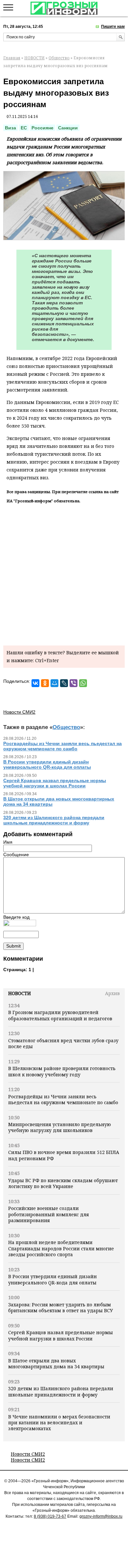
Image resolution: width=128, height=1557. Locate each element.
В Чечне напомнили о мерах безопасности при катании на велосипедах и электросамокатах (59, 1422)
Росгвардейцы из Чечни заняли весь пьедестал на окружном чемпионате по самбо (63, 1099)
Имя (7, 842)
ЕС (24, 127)
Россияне (42, 127)
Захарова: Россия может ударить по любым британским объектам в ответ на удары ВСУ (60, 1307)
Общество (59, 58)
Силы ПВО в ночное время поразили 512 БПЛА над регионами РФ (63, 1155)
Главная (11, 58)
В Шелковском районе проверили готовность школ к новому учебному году (62, 1071)
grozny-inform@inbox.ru (100, 1516)
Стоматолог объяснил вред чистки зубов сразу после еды (63, 1043)
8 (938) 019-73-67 (50, 1516)
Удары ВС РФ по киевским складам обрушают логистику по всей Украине (63, 1183)
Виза (10, 127)
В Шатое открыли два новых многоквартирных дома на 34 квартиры (56, 1363)
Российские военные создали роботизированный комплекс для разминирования (48, 1214)
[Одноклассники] (45, 683)
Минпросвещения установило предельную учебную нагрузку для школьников (59, 1127)
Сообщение (16, 854)
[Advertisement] (64, 573)
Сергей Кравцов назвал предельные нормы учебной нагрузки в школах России (60, 1335)
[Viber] (73, 683)
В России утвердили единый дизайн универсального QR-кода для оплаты (52, 1279)
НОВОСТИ (34, 58)
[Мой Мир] (54, 683)
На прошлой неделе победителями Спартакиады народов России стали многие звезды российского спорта (61, 1248)
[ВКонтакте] (35, 683)
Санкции (68, 127)
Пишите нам (113, 26)
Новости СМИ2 (28, 1454)
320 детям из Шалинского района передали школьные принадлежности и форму (60, 1391)
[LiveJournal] (64, 683)
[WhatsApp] (83, 683)
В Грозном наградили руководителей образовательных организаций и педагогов (60, 1015)
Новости (19, 993)
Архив (112, 993)
